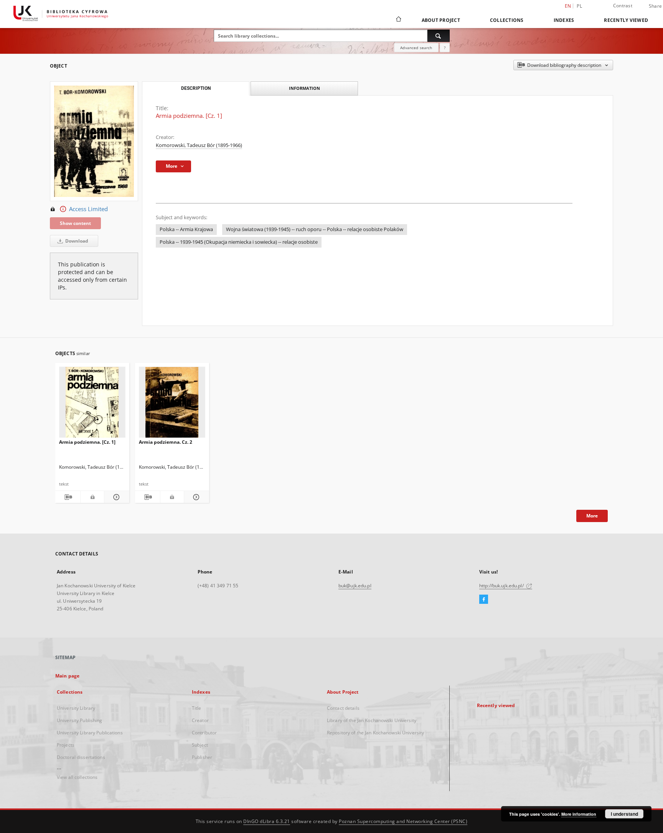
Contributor (204, 732)
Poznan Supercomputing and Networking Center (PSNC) (403, 821)
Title (196, 708)
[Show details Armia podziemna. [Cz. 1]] (115, 497)
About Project (441, 20)
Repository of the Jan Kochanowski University (375, 732)
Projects (65, 745)
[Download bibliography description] (67, 497)
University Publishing (79, 720)
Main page (67, 676)
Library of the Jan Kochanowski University (371, 720)
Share (655, 6)
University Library (76, 708)
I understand (624, 813)
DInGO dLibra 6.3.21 (266, 821)
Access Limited (88, 209)
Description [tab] (196, 88)
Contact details (343, 708)
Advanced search (416, 47)
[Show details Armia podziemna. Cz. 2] (195, 497)
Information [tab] (304, 88)
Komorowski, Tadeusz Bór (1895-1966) (199, 145)
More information (578, 814)
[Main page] (398, 20)
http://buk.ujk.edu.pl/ (502, 585)
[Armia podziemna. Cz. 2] (172, 404)
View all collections (77, 777)
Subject (200, 745)
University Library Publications (90, 732)
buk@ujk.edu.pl (354, 585)
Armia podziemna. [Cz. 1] (87, 442)
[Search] (438, 36)
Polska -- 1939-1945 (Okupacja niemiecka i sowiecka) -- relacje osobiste (239, 242)
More (592, 515)
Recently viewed (626, 20)
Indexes (564, 20)
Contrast (622, 5)
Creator (200, 720)
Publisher (202, 757)
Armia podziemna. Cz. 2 (165, 442)
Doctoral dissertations (81, 757)
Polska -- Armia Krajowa (186, 229)
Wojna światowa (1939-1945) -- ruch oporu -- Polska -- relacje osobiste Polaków (314, 229)
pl (579, 5)
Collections (507, 20)
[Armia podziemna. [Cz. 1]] (92, 404)
